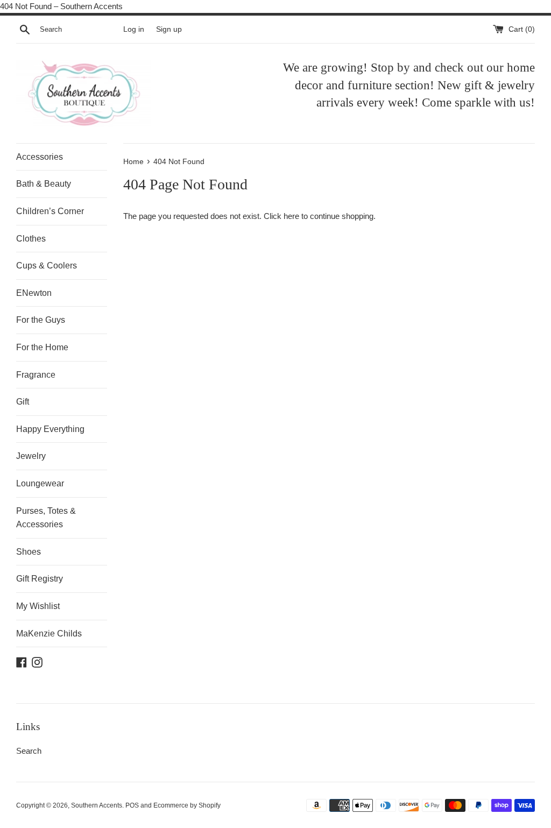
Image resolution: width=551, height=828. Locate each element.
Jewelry (31, 456)
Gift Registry (39, 578)
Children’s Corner (50, 211)
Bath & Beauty (43, 183)
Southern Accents (96, 805)
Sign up (169, 29)
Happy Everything (50, 429)
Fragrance (35, 374)
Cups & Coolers (46, 265)
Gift (22, 401)
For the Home (42, 347)
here (291, 216)
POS (132, 805)
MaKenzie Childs (49, 633)
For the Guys (40, 319)
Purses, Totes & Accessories (46, 517)
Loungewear (40, 483)
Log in (133, 29)
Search (28, 750)
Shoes (28, 551)
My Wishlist (38, 606)
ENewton (34, 293)
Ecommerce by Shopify (187, 805)
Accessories (39, 156)
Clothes (31, 238)
